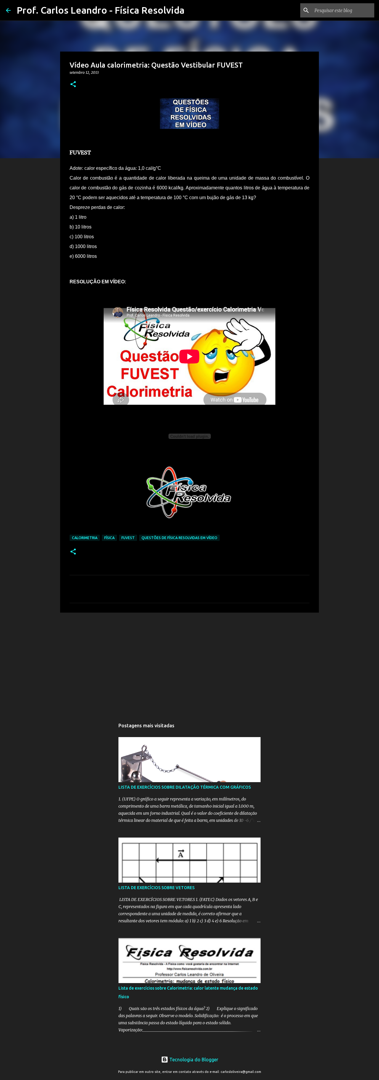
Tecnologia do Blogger (193, 1059)
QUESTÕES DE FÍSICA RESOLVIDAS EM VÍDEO (179, 538)
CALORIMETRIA (84, 538)
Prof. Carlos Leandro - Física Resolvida (100, 10)
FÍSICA (109, 538)
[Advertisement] (189, 663)
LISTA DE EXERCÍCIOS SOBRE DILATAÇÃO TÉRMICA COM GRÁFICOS (184, 787)
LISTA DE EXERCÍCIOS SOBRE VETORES (156, 887)
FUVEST (128, 538)
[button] (73, 85)
